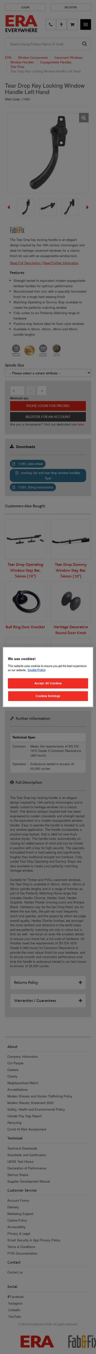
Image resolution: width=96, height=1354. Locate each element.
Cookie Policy (37, 670)
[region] (48, 677)
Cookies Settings (48, 696)
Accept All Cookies (48, 683)
